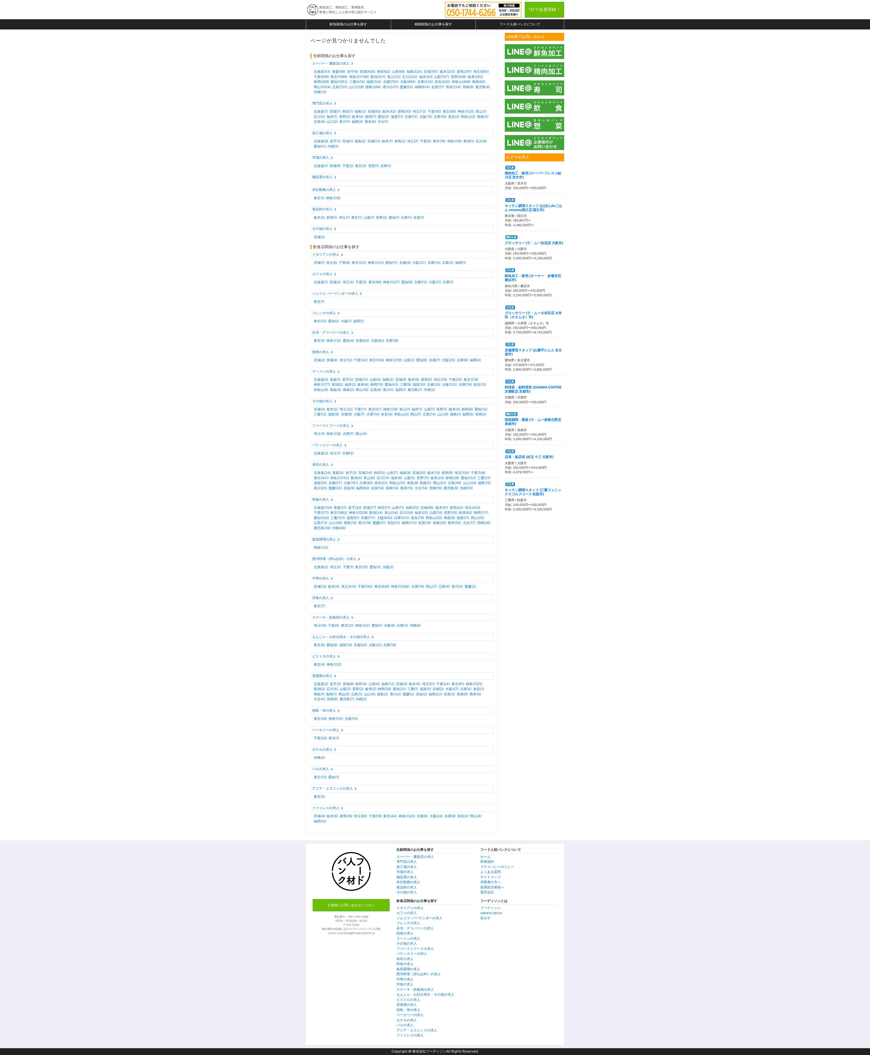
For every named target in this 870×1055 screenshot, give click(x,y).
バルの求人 (404, 1025)
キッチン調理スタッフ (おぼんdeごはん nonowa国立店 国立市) (533, 208)
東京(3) (360, 166)
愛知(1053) (339, 82)
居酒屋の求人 (406, 1004)
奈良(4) (386, 414)
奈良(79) (417, 518)
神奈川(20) (407, 816)
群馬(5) (426, 379)
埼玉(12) (346, 360)
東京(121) (359, 262)
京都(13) (411, 116)
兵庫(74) (465, 384)
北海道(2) (321, 453)
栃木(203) (447, 71)
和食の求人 (404, 964)
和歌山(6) (321, 390)
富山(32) (394, 77)
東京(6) (319, 645)
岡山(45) (477, 518)
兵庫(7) (348, 434)
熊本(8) (370, 121)
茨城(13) (373, 141)
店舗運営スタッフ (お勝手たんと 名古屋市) (533, 352)
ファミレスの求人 (410, 1035)
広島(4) (444, 586)
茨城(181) (431, 71)
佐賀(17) (437, 87)
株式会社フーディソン (428, 1051)
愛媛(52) (406, 87)
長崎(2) (480, 414)
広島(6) (375, 390)
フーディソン (490, 908)
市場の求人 (404, 872)
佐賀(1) (418, 217)
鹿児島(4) (482, 87)
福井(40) (426, 77)
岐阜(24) (437, 478)
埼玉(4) (348, 282)
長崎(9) (462, 694)
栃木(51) (441, 507)
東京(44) (390, 816)
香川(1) (344, 121)
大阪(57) (452, 689)
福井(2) (350, 384)
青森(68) (338, 71)
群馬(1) (331, 217)
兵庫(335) (425, 82)
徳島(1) (455, 414)
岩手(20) (354, 507)
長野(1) (373, 166)
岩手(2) (347, 379)
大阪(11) (435, 282)
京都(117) (368, 518)
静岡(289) (321, 82)
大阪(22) (375, 645)
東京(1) (319, 198)
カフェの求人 (406, 913)
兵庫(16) (389, 645)
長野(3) (344, 116)
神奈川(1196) (359, 77)
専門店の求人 (406, 861)
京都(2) (438, 689)
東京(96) (375, 282)
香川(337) (390, 87)
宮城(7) (335, 111)
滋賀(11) (397, 116)
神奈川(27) (391, 282)
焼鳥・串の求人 (408, 1010)
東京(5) (319, 340)
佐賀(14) (377, 488)
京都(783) (391, 82)
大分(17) (469, 523)
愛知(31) (399, 689)
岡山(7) (431, 586)
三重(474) (357, 82)
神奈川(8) (333, 434)
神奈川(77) (322, 384)
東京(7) (319, 606)
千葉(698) (321, 77)
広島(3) (447, 262)
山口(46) (335, 523)
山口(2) (332, 121)
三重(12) (320, 414)
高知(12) (393, 523)
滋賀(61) (353, 518)
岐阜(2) (370, 689)
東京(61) (458, 684)
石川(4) (332, 689)
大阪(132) (449, 384)
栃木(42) (389, 111)
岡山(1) (415, 414)
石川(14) (383, 478)
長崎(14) (392, 488)
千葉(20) (320, 738)
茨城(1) (319, 262)
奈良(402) (442, 82)
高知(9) (349, 488)
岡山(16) (362, 390)
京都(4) (405, 262)
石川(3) (319, 116)
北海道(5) (321, 379)
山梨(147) (441, 77)
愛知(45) (391, 384)
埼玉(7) (412, 141)
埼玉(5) (319, 434)
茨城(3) (335, 282)
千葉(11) (360, 409)
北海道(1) (321, 111)
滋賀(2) (425, 689)
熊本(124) (453, 87)
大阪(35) (448, 360)
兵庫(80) (366, 483)
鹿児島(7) (415, 390)
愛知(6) (421, 360)
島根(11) (463, 518)
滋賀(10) (419, 384)
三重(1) (412, 689)
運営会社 (487, 892)
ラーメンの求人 (408, 938)
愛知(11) (320, 146)
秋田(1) (347, 111)
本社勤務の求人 (408, 882)
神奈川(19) (394, 360)
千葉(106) (478, 473)
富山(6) (369, 478)
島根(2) (348, 390)
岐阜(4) (357, 116)
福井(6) (396, 478)
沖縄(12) (320, 92)
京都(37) (335, 483)
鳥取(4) (335, 390)
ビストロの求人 (408, 999)
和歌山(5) (401, 414)
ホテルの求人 (406, 1020)
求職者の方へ (490, 882)
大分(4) (319, 699)
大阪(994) (408, 82)
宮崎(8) (468, 87)
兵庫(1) (385, 166)
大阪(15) (425, 116)
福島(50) (412, 507)
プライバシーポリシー (497, 867)
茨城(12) (320, 586)
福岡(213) (409, 523)
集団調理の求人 (408, 969)
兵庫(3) (402, 625)
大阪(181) (351, 483)
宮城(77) (369, 507)
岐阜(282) (475, 77)
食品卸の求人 (406, 887)
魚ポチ (485, 918)
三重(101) (338, 518)
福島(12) (388, 684)
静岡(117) (481, 512)
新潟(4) (356, 478)
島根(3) (482, 116)
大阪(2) (388, 567)
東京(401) (321, 478)
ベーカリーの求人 (410, 1015)
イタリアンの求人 (410, 908)
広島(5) (356, 694)
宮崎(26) (483, 523)
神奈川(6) (454, 141)
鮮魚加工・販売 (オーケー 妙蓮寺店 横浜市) (533, 278)
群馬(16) (346, 816)
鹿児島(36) (322, 528)
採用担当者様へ (492, 887)
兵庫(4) (465, 689)
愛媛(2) (470, 586)
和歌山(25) (434, 518)
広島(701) (339, 87)
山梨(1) (369, 217)
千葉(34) (360, 360)
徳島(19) (350, 523)
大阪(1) (346, 321)
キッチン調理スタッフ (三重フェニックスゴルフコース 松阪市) (533, 492)
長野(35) (450, 512)
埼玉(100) (461, 473)
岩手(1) (335, 141)
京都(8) (422, 816)
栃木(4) (333, 586)
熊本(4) (475, 694)
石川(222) (409, 77)
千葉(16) (375, 816)
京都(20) (360, 645)
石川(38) (406, 512)
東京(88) (449, 111)
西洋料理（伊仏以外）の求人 (418, 974)
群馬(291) (464, 71)
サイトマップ (490, 877)
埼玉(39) (440, 379)
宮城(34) (365, 473)
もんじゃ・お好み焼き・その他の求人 (425, 994)
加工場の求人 (406, 867)
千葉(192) (365, 586)
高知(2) (421, 694)
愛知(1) (394, 217)
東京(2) (319, 796)
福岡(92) (362, 488)
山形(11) (398, 507)
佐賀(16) (424, 523)
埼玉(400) (472, 507)
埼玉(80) (360, 816)
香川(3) (457, 586)
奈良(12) (480, 384)
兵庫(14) (434, 262)
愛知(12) (481, 409)
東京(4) (319, 664)
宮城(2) (319, 237)
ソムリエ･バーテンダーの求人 (419, 918)
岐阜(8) (363, 384)
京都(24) (362, 340)
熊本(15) (406, 488)
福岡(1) (460, 262)
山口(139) (356, 87)
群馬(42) (456, 507)
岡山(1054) (322, 87)
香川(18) (364, 523)
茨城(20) (418, 473)
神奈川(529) (358, 512)
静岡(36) (452, 478)
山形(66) (398, 71)
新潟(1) (468, 141)
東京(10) (361, 567)
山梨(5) (409, 478)
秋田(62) (383, 71)
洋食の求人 (404, 984)
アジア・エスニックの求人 (416, 1030)
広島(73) (320, 523)
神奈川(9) (390, 409)
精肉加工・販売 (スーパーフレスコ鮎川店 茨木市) (533, 175)
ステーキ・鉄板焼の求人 (415, 989)
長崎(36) (439, 523)
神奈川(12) (376, 262)
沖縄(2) (429, 390)
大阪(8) (389, 625)
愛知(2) (383, 116)
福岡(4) (357, 121)
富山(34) (391, 512)
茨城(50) (374, 111)
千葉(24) (443, 684)
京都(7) (434, 360)
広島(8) (319, 121)
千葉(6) (425, 141)
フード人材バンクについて (520, 24)
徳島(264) (373, 87)
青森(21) (340, 507)
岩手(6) (352, 71)
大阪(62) (377, 340)
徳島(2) (382, 694)
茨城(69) (427, 507)
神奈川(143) (339, 478)
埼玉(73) (419, 111)
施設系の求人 (406, 877)
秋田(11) (384, 507)
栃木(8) (413, 379)
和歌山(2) (468, 116)
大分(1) (382, 121)
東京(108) (376, 360)
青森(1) (335, 379)
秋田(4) (361, 684)
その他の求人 (406, 892)
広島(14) (429, 414)
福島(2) (360, 141)
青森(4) (338, 473)
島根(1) (331, 694)
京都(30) (433, 384)
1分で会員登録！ (544, 9)
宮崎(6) (332, 699)
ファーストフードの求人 (415, 948)
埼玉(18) (320, 625)
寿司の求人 (404, 959)
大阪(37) (419, 262)
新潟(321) (377, 77)
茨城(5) (400, 379)
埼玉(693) (481, 71)
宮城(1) (347, 141)
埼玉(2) (335, 567)
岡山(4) (361, 434)
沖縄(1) (333, 146)
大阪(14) (351, 718)
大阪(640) (384, 518)
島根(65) (478, 82)
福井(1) (332, 116)
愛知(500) (321, 518)
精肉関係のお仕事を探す (433, 24)
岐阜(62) (465, 512)
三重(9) (405, 384)
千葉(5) (361, 282)
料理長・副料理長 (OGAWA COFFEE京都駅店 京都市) (533, 389)
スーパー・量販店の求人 (415, 856)
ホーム (485, 856)
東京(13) (320, 777)
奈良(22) (381, 483)
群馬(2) (400, 141)
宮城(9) (335, 166)
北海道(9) (321, 141)
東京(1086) (339, 77)
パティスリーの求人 (411, 953)
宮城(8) (348, 684)
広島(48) (454, 483)
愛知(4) (348, 340)
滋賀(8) (333, 414)
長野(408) (458, 77)
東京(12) (320, 321)
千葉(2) (347, 166)
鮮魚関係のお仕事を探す (348, 24)
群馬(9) (447, 473)
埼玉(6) (331, 262)
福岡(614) (422, 87)
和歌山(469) (461, 82)
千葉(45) (434, 111)
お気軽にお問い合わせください (351, 905)
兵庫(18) (440, 116)
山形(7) (392, 473)
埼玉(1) (344, 217)
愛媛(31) (379, 523)
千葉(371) (321, 512)
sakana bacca (491, 913)
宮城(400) (367, 71)
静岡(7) (370, 116)
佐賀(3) (449, 694)
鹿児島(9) (451, 488)
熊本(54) (454, 523)
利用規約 (487, 861)
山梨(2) (409, 360)
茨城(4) (332, 360)
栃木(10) (433, 473)
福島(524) (414, 71)
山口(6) (442, 414)
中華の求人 (404, 979)
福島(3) (360, 111)
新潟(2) (337, 384)
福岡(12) (320, 821)
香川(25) (320, 488)
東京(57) (375, 409)
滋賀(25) (320, 483)
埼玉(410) (348, 586)
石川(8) (481, 141)
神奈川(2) (333, 340)
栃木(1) (387, 141)
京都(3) (348, 453)
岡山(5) (344, 694)
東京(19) (439, 141)
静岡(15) (376, 384)
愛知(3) (375, 567)
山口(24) (469, 483)
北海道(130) (323, 507)
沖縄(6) (415, 625)
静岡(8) (467, 409)
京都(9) (346, 414)
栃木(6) (332, 816)
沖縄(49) (339, 528)
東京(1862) (338, 512)
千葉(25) (455, 379)
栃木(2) (319, 217)
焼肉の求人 (404, 933)
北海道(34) (322, 473)
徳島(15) (484, 483)
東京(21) (347, 625)
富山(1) (481, 111)
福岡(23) (435, 694)
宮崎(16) (435, 488)
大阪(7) (359, 414)
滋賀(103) (373, 82)
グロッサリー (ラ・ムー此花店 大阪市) (534, 243)
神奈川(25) (466, 111)
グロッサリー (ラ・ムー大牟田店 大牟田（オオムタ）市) (533, 315)
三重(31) (483, 478)
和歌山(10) (397, 483)
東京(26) (320, 718)
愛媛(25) (335, 488)
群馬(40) (404, 111)
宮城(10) (361, 379)
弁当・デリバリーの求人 (415, 928)
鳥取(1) (319, 694)
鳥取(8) (412, 483)
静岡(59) (384, 689)
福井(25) (421, 512)
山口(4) (369, 694)
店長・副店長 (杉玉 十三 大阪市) (529, 457)
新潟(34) (376, 512)
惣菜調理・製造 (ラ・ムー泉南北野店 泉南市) (533, 421)
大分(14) (421, 488)
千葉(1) (348, 567)
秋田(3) (379, 473)
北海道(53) (322, 71)
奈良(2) (453, 116)
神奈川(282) (400, 586)
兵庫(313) (401, 518)
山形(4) (375, 379)
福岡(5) (468, 414)
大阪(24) (436, 816)
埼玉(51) (428, 684)
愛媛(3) (408, 694)
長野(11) (423, 478)
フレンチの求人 (408, 923)
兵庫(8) (462, 360)
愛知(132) (468, 478)
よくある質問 (490, 872)
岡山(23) (439, 483)
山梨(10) (436, 512)
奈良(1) (478, 689)
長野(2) (381, 217)
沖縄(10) (466, 488)
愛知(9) (407, 282)
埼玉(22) (346, 409)
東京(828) (381, 586)
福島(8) (405, 473)
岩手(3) (351, 473)
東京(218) (471, 379)
